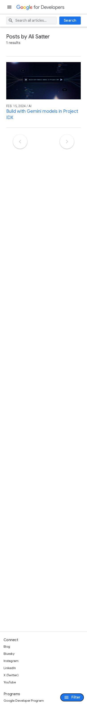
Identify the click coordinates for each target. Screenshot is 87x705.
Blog (7, 646)
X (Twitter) (11, 675)
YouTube (10, 682)
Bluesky (9, 654)
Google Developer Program (24, 701)
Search (70, 20)
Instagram (11, 661)
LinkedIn (10, 668)
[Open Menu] (9, 7)
